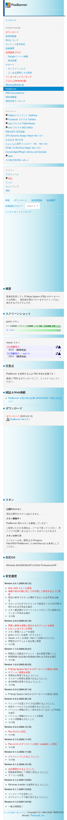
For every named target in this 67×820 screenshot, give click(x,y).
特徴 (7, 200)
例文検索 (12, 60)
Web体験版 (11, 96)
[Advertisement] (33, 251)
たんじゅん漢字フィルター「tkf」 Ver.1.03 (26, 143)
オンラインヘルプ (16, 68)
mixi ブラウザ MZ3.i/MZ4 (20, 127)
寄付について (12, 40)
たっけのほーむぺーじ (15, 812)
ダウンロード (20, 200)
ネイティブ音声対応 (15, 44)
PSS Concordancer (15, 92)
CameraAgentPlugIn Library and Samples (26, 151)
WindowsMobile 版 (15, 84)
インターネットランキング (18, 211)
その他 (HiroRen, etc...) (17, 159)
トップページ (11, 20)
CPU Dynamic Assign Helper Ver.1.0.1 (24, 135)
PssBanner (11, 88)
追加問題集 (11, 36)
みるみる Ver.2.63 (14, 139)
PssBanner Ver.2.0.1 (19, 419)
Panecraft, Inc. (38, 815)
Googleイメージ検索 (18, 56)
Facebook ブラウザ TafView (22, 119)
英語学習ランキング (15, 100)
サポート (10, 64)
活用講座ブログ (13, 205)
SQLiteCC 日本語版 (15, 131)
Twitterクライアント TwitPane (22, 115)
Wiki (8, 190)
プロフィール (12, 174)
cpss (10, 155)
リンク (9, 182)
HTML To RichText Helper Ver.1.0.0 (23, 147)
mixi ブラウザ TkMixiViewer (21, 123)
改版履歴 (10, 48)
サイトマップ (12, 186)
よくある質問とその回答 (20, 72)
